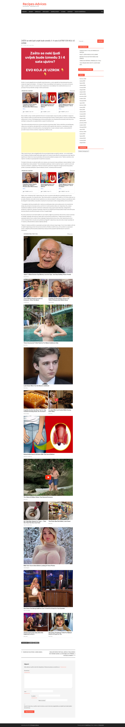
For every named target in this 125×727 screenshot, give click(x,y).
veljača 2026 (83, 92)
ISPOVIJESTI (46, 11)
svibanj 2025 (83, 111)
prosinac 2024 (83, 122)
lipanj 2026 (82, 83)
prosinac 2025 (83, 96)
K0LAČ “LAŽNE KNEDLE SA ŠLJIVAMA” (89, 54)
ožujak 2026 (82, 89)
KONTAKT (70, 11)
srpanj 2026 (82, 81)
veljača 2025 (83, 118)
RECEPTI (24, 11)
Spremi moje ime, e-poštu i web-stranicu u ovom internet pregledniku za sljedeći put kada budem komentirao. (48, 707)
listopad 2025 (83, 100)
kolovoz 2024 (83, 131)
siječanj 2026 (83, 94)
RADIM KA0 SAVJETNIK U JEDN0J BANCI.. (33, 652)
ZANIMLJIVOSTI (55, 11)
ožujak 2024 (82, 142)
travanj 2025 (83, 114)
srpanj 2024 (82, 133)
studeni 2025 (83, 98)
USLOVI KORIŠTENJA (80, 11)
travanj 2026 (83, 87)
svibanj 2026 (83, 85)
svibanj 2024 (83, 138)
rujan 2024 (82, 129)
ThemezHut (101, 725)
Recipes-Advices (34, 4)
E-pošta (34, 697)
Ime (27, 692)
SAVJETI (31, 11)
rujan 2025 (82, 103)
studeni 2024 (83, 125)
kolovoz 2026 (83, 78)
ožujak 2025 (82, 116)
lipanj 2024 (82, 136)
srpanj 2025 (82, 107)
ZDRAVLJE (37, 11)
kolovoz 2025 (83, 105)
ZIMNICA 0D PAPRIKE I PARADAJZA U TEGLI (90, 60)
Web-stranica (42, 700)
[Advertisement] (62, 26)
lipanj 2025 (82, 109)
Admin (32, 45)
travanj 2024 (83, 140)
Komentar (27, 671)
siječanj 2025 (83, 120)
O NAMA (63, 11)
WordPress (88, 725)
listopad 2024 (83, 127)
